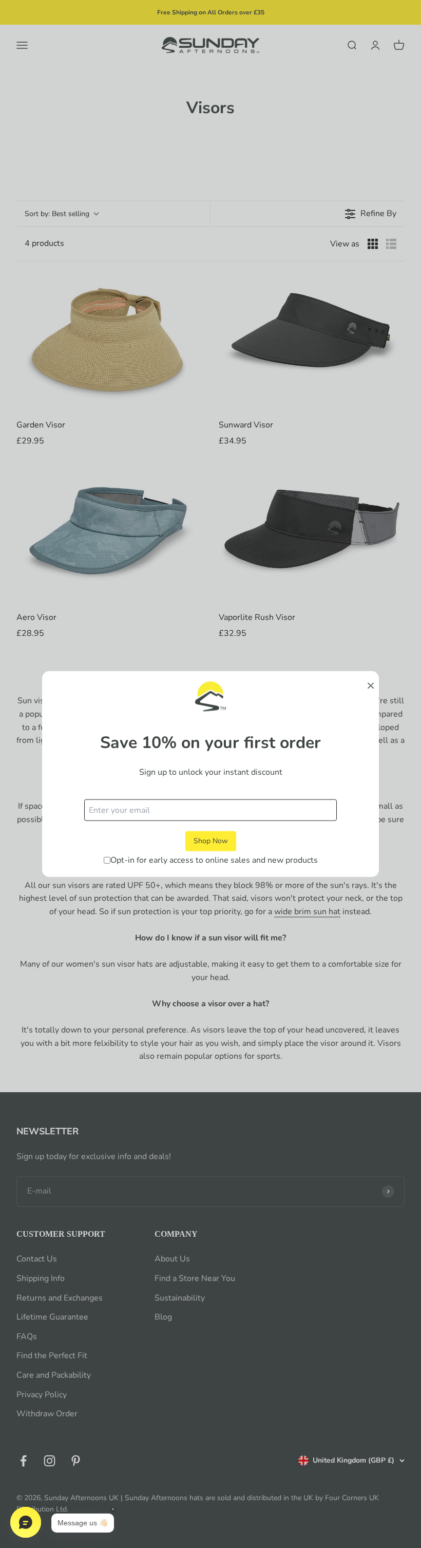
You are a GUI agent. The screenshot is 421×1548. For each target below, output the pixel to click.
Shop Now (211, 841)
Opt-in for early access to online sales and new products (214, 859)
